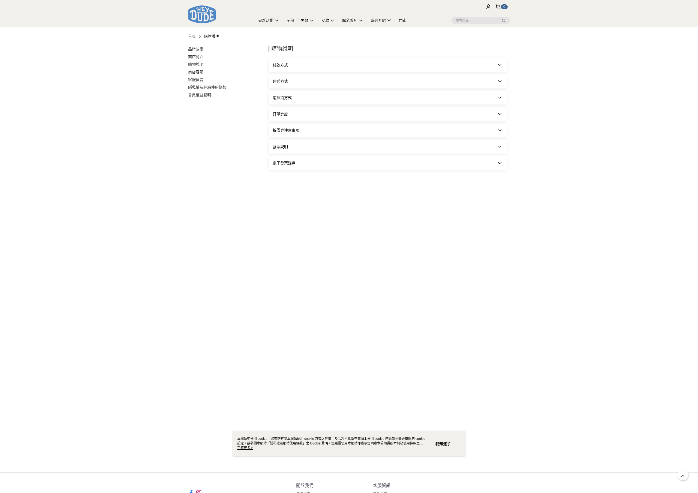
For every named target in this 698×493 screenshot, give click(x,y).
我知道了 (443, 443)
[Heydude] (218, 14)
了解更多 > (245, 448)
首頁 (192, 36)
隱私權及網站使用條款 (286, 443)
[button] (388, 65)
